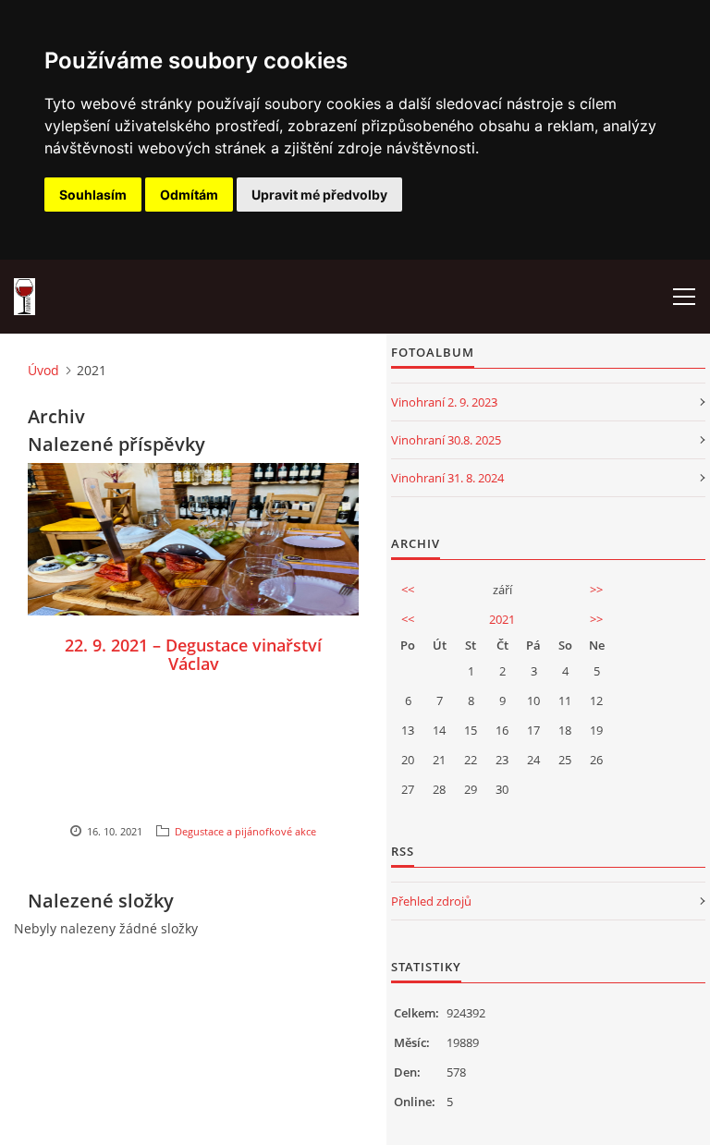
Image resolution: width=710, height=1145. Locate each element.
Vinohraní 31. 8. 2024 (447, 477)
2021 (502, 619)
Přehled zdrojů (431, 901)
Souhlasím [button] (93, 194)
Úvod (43, 370)
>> (596, 589)
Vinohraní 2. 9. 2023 (444, 402)
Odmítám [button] (189, 194)
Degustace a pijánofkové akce (245, 831)
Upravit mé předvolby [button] (319, 194)
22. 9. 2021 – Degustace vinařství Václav (193, 654)
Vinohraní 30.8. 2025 (446, 440)
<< (407, 589)
